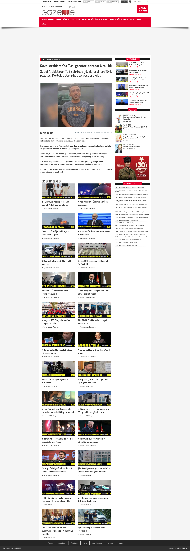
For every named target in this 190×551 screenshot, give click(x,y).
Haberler (48, 59)
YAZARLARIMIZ (59, 2)
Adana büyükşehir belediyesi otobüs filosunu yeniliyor (138, 79)
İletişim (120, 543)
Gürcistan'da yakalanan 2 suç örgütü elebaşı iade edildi (132, 212)
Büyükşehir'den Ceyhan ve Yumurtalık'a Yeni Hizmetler (132, 214)
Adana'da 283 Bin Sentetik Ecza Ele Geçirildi (129, 228)
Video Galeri (62, 543)
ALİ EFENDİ (127, 115)
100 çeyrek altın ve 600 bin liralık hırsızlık (138, 71)
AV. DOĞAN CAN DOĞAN (131, 145)
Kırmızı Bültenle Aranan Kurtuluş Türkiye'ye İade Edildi (131, 194)
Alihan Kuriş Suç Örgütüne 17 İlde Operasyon (139, 94)
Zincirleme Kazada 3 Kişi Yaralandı (126, 220)
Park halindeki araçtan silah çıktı (126, 245)
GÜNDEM (57, 59)
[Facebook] (41, 133)
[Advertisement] (95, 41)
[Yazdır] (75, 132)
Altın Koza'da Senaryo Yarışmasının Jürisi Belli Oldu (131, 204)
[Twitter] (44, 133)
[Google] (48, 133)
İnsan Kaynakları (97, 543)
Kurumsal (110, 543)
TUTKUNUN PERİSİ (129, 125)
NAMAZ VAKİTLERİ (74, 2)
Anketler (50, 543)
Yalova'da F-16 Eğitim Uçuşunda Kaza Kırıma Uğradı (131, 231)
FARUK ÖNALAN (128, 135)
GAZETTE (17, 548)
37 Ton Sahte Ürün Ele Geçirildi (125, 223)
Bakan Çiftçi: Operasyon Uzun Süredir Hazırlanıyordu (139, 86)
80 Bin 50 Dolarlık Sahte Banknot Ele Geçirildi (137, 64)
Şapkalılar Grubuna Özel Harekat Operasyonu (129, 187)
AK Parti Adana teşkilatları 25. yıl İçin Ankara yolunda (131, 217)
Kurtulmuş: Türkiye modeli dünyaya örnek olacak (138, 101)
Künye (85, 543)
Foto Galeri (74, 543)
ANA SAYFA (47, 2)
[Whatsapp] (51, 133)
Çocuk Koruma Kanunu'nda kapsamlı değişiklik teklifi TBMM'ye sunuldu (57, 530)
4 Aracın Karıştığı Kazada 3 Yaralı (126, 242)
